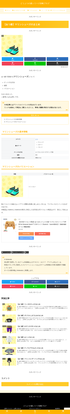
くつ (36, 139)
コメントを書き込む (35, 384)
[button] (64, 245)
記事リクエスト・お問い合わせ (12, 408)
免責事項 (57, 408)
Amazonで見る (26, 233)
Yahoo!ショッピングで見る (26, 238)
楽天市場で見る (42, 233)
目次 (32, 115)
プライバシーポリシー (35, 408)
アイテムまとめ (6, 252)
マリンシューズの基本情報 (14, 119)
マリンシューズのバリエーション (16, 121)
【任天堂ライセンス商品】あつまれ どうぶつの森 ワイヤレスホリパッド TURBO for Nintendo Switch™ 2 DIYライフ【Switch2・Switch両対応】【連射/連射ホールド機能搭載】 (42, 224)
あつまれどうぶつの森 (18, 252)
